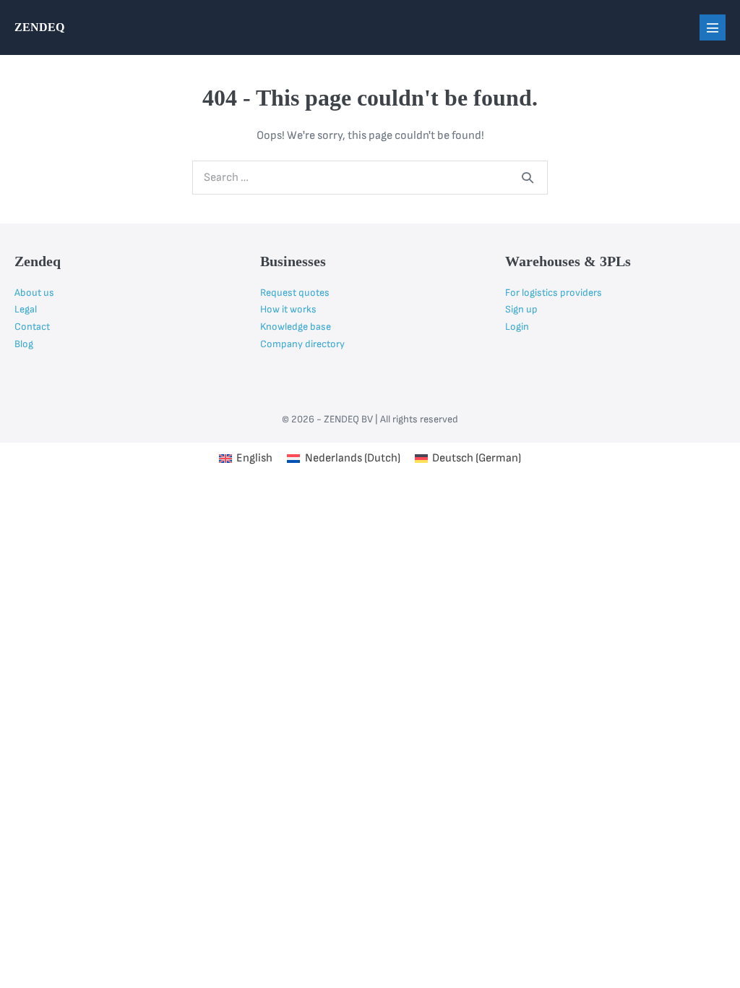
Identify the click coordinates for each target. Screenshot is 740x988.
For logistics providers (553, 292)
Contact (32, 326)
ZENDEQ (39, 27)
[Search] (528, 177)
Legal (25, 309)
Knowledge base (295, 326)
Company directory (302, 344)
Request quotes (295, 292)
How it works (288, 309)
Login (517, 326)
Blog (23, 344)
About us (34, 292)
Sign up (521, 309)
